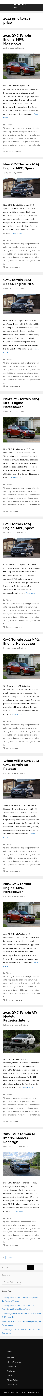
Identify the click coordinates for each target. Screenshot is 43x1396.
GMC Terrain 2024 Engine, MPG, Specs (19, 526)
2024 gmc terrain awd (28, 131)
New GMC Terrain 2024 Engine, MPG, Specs (21, 166)
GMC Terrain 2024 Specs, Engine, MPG (19, 282)
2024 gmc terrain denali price (21, 138)
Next (12, 1257)
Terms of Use (12, 1384)
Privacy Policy (12, 1380)
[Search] (30, 1267)
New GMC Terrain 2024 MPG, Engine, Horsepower (21, 403)
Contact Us (11, 1367)
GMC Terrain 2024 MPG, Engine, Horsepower (21, 641)
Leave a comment (14, 152)
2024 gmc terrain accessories (18, 1098)
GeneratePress (33, 1392)
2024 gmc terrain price (29, 141)
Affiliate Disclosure (14, 1362)
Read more (17, 233)
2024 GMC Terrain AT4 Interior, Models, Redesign (20, 1138)
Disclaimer (11, 1371)
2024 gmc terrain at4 (15, 128)
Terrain (9, 125)
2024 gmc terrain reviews (14, 145)
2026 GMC (21, 4)
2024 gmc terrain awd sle (13, 135)
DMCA (9, 1376)
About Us (11, 1358)
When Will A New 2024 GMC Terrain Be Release (21, 765)
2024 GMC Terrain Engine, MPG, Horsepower (17, 39)
